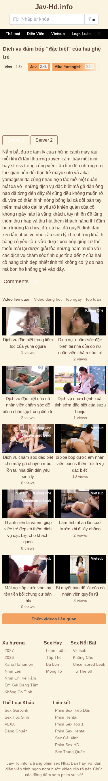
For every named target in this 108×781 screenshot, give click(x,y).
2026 (9, 657)
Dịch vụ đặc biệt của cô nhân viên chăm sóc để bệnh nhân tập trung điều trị (28, 405)
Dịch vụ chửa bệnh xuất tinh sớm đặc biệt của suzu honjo (80, 405)
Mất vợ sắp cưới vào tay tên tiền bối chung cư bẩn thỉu (28, 594)
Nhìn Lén (13, 671)
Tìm (91, 19)
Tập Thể (54, 657)
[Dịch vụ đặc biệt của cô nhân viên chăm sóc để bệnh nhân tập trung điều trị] (28, 380)
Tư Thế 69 (82, 671)
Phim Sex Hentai (70, 731)
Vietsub (58, 34)
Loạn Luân (81, 34)
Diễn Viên (35, 34)
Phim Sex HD (67, 744)
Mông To (54, 671)
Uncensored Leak (89, 664)
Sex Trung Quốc (70, 751)
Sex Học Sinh (17, 717)
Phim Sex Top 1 (69, 724)
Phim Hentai (66, 717)
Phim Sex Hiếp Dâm (73, 710)
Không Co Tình (18, 692)
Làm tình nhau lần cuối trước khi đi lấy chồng (80, 525)
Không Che (83, 657)
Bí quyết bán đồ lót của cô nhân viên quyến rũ (80, 591)
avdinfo (54, 7)
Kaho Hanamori (19, 664)
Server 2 (44, 140)
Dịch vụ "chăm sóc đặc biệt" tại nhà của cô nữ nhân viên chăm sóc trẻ (80, 346)
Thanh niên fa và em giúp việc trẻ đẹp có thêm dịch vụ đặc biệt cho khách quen (28, 532)
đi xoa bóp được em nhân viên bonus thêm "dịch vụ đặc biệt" (80, 464)
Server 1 (15, 140)
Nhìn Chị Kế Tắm (20, 678)
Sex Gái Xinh (16, 710)
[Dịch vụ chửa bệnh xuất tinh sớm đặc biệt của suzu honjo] (80, 380)
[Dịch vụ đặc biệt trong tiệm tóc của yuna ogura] (28, 321)
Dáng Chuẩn (16, 731)
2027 (9, 650)
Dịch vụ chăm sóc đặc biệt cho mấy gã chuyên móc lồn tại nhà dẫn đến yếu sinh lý (28, 467)
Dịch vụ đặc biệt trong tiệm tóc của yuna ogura (28, 343)
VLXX (10, 724)
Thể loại (13, 34)
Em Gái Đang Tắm (22, 685)
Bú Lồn (52, 664)
